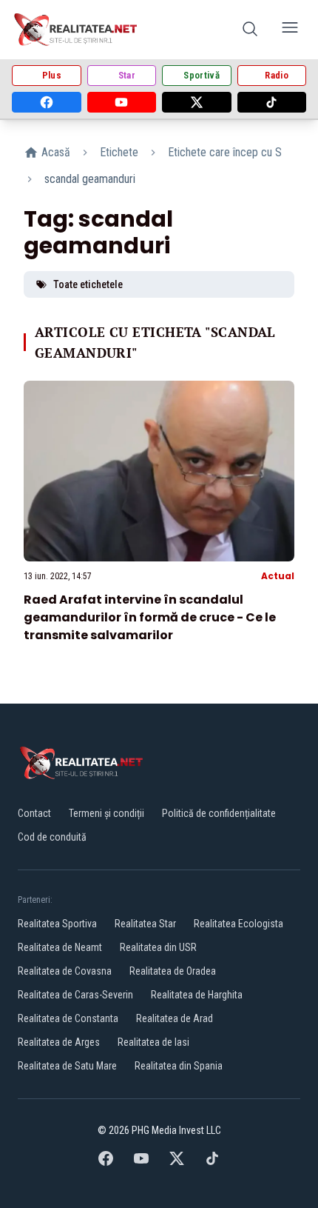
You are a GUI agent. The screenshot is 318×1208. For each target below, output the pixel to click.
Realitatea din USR (158, 947)
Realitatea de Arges (59, 1042)
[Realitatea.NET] (76, 29)
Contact (34, 813)
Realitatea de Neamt (60, 947)
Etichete (119, 152)
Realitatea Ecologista (238, 924)
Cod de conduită (52, 837)
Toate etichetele (88, 284)
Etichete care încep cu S (225, 152)
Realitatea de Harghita (197, 995)
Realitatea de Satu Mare (67, 1066)
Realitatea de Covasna (65, 971)
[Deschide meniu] (290, 30)
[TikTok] (272, 102)
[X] (196, 102)
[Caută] (250, 30)
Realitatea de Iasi (153, 1042)
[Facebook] (46, 102)
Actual (277, 576)
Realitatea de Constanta (68, 1018)
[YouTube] (122, 102)
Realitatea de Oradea (172, 971)
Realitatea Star (145, 924)
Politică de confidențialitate (219, 813)
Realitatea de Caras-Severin (75, 995)
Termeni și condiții (106, 813)
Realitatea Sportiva (57, 924)
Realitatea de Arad (174, 1018)
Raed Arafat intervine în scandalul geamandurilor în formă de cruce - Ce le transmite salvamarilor (150, 617)
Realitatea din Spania (179, 1066)
